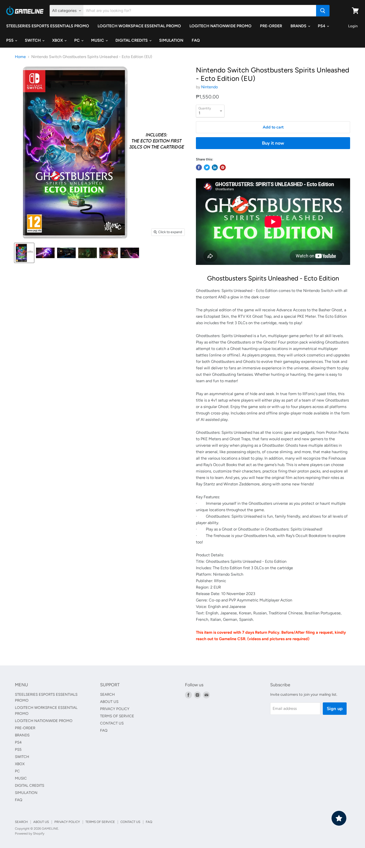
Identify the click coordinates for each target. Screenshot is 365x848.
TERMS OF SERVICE (117, 716)
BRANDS (299, 26)
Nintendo (209, 87)
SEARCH (107, 694)
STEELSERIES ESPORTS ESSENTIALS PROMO (47, 26)
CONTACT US (112, 723)
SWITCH (33, 40)
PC (77, 40)
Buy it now (273, 143)
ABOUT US (109, 701)
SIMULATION (171, 40)
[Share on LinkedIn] (215, 167)
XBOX (58, 40)
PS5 (10, 40)
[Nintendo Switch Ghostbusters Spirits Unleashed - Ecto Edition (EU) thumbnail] (24, 253)
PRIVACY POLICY (114, 709)
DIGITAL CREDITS (132, 40)
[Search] (322, 10)
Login (353, 26)
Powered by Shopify (29, 833)
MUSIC (98, 40)
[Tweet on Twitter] (207, 167)
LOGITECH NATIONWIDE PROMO (220, 26)
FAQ (196, 40)
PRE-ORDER (271, 26)
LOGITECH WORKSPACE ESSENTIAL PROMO (139, 26)
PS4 (322, 26)
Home (20, 57)
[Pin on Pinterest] (223, 167)
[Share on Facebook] (199, 167)
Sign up (335, 709)
